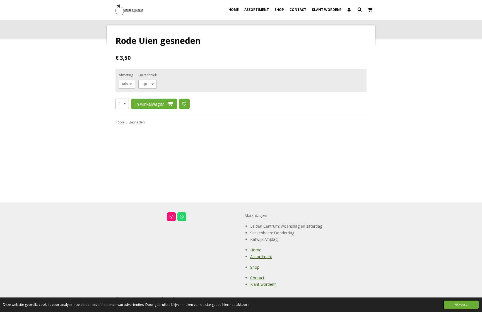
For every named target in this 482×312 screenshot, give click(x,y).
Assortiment (261, 256)
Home (255, 250)
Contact (257, 277)
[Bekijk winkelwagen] (370, 10)
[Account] (349, 10)
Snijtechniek (147, 75)
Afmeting (126, 75)
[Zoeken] (359, 9)
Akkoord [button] (461, 304)
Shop (254, 267)
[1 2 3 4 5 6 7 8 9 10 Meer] (122, 104)
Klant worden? (263, 284)
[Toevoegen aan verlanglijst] (184, 104)
